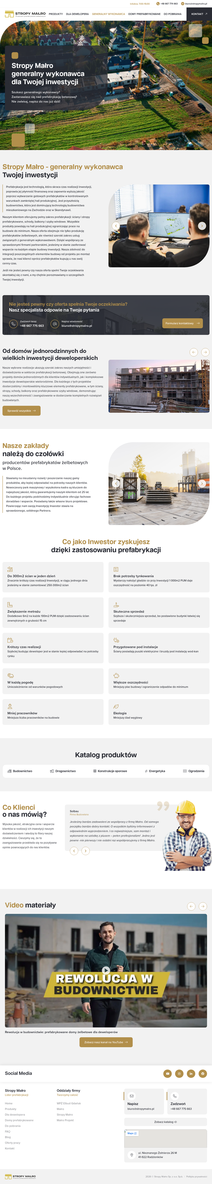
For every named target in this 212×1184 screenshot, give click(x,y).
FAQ (7, 1131)
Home (9, 1103)
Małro (60, 1109)
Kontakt (9, 1148)
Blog (8, 1137)
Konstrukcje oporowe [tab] (112, 771)
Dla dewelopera (77, 14)
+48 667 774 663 (169, 3)
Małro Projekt (65, 1120)
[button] (116, 226)
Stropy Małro (65, 1114)
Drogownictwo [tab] (65, 771)
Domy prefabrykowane (144, 14)
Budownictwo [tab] (22, 771)
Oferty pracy (12, 1142)
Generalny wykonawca (108, 14)
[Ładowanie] (182, 3)
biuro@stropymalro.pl (196, 3)
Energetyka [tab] (157, 771)
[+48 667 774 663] (158, 3)
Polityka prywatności (196, 1176)
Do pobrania (173, 14)
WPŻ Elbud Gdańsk (69, 1103)
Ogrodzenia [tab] (196, 771)
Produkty (56, 14)
